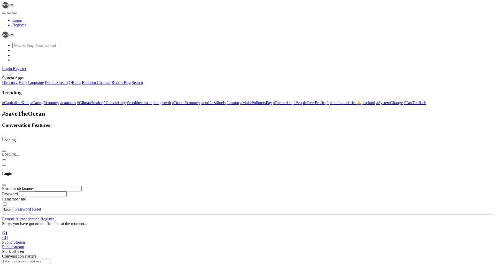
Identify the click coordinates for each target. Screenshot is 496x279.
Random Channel (96, 82)
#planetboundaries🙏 (344, 102)
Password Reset (28, 209)
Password (10, 194)
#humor (233, 102)
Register (19, 25)
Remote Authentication (21, 219)
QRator (75, 82)
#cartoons (68, 102)
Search (137, 82)
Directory (10, 82)
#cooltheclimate (139, 102)
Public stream (13, 247)
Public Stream (56, 82)
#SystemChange (389, 102)
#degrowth (162, 102)
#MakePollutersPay (256, 102)
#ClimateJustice (90, 102)
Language (36, 82)
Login (17, 20)
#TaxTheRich (415, 102)
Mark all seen (13, 251)
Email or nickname (18, 188)
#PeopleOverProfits (309, 102)
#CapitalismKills (15, 102)
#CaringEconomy (44, 102)
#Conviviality (115, 102)
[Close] (9, 74)
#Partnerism (282, 102)
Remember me (14, 199)
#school (368, 102)
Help (23, 82)
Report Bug (121, 82)
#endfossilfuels (213, 102)
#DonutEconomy (186, 102)
